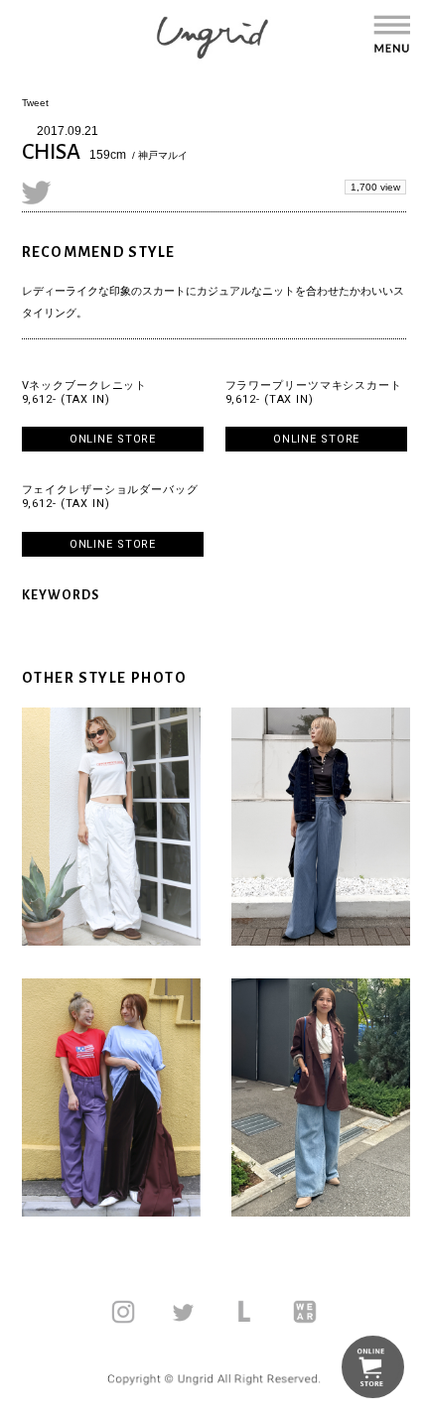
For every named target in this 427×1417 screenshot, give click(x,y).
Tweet (35, 102)
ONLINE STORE (113, 439)
